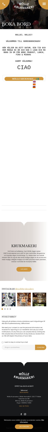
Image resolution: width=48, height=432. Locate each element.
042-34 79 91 (24, 406)
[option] (8, 299)
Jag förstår (24, 426)
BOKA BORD (24, 392)
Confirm (40, 347)
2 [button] (5, 309)
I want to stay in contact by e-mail (16, 342)
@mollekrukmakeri (24, 289)
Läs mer (24, 269)
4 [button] (10, 309)
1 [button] (2, 309)
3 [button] (7, 309)
